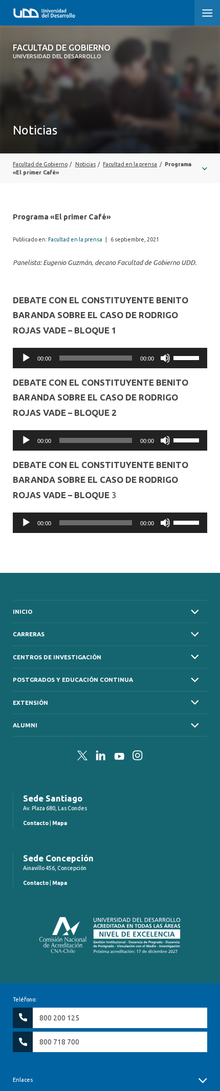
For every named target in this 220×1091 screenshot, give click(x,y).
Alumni (25, 725)
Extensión (30, 702)
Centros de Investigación (57, 657)
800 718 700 (59, 1042)
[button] (207, 13)
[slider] (187, 357)
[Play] (26, 358)
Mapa (59, 823)
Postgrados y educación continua (73, 679)
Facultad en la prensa (75, 239)
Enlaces (23, 1080)
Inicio (22, 611)
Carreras (29, 634)
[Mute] (165, 358)
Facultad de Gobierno (62, 51)
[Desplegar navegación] (110, 168)
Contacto (36, 823)
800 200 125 (59, 1018)
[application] (110, 358)
